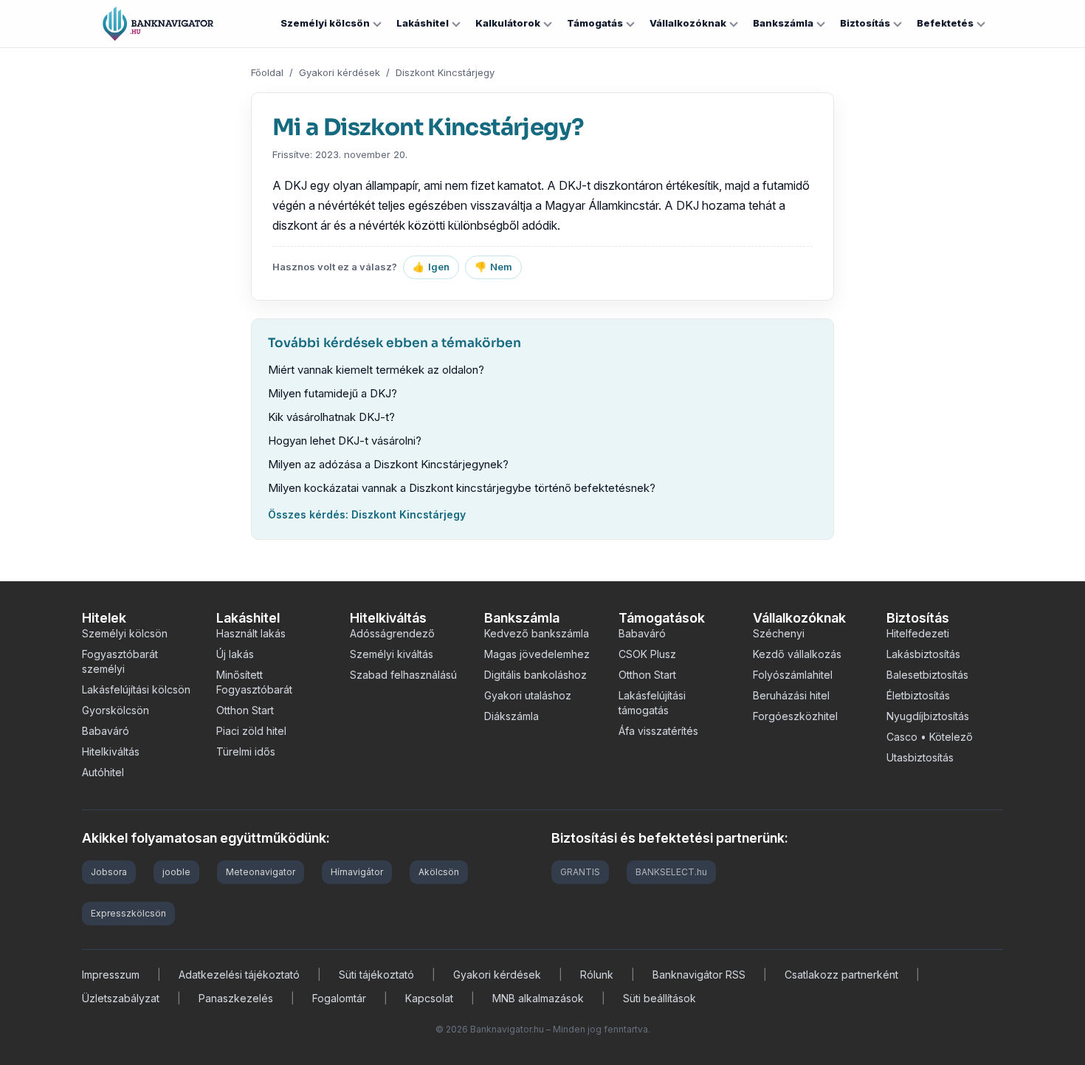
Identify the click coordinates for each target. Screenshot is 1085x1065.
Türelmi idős (245, 751)
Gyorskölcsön (115, 710)
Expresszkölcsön (128, 913)
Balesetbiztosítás (927, 674)
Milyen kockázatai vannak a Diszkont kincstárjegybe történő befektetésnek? (461, 488)
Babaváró (105, 731)
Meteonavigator (260, 871)
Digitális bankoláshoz (535, 674)
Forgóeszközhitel (795, 716)
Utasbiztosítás (920, 757)
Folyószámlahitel (793, 674)
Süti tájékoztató (376, 974)
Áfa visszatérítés (658, 731)
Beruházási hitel (791, 695)
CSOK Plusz (647, 654)
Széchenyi (779, 633)
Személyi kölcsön (325, 23)
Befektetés (945, 23)
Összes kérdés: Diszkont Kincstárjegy (367, 514)
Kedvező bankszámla (536, 633)
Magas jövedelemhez (537, 654)
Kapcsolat (429, 998)
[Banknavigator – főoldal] (158, 23)
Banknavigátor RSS (698, 974)
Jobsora (109, 871)
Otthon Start (245, 710)
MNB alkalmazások (538, 998)
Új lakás (235, 654)
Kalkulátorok (507, 23)
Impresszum (111, 974)
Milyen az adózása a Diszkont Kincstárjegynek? (388, 464)
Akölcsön (438, 871)
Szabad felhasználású (403, 674)
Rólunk (596, 974)
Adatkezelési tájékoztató (239, 974)
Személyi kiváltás (391, 654)
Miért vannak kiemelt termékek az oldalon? (376, 370)
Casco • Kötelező (929, 736)
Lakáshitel (422, 23)
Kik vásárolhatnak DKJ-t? (331, 417)
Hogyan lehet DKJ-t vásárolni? (344, 441)
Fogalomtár (339, 998)
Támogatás (595, 23)
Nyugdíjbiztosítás (927, 716)
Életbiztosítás (918, 695)
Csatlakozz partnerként (841, 974)
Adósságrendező (392, 633)
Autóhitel (103, 772)
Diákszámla (511, 716)
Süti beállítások (659, 998)
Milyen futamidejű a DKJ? (332, 393)
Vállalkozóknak (688, 23)
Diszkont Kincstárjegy (445, 72)
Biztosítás (865, 23)
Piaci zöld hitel (251, 731)
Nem (493, 267)
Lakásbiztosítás (923, 654)
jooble (176, 871)
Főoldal (267, 72)
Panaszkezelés (236, 998)
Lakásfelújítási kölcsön (136, 689)
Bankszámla (783, 23)
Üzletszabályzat (120, 998)
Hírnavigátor (357, 871)
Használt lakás (251, 633)
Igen (431, 267)
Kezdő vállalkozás (797, 654)
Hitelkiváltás (111, 751)
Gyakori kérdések (339, 72)
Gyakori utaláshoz (527, 695)
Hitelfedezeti (917, 633)
